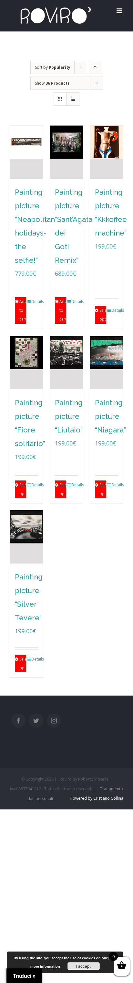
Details (34, 301)
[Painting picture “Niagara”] (106, 362)
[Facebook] (18, 720)
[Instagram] (54, 720)
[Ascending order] (95, 67)
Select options (102, 315)
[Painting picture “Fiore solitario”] (26, 362)
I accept (83, 966)
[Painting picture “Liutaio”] (66, 362)
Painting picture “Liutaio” (69, 416)
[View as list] (72, 99)
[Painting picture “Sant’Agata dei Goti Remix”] (66, 152)
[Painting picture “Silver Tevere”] (26, 537)
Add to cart (22, 310)
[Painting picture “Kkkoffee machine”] (106, 152)
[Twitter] (36, 720)
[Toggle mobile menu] (120, 10)
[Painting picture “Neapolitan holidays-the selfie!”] (26, 152)
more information (45, 966)
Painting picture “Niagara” (110, 416)
